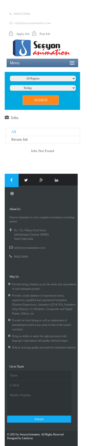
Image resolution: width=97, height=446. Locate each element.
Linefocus (27, 438)
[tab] (42, 132)
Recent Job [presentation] (19, 139)
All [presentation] (13, 132)
